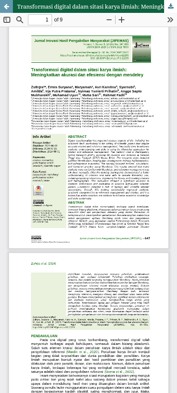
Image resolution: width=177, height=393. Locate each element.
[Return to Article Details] (6, 6)
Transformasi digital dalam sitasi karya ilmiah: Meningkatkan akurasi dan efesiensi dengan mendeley (97, 6)
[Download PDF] (170, 6)
